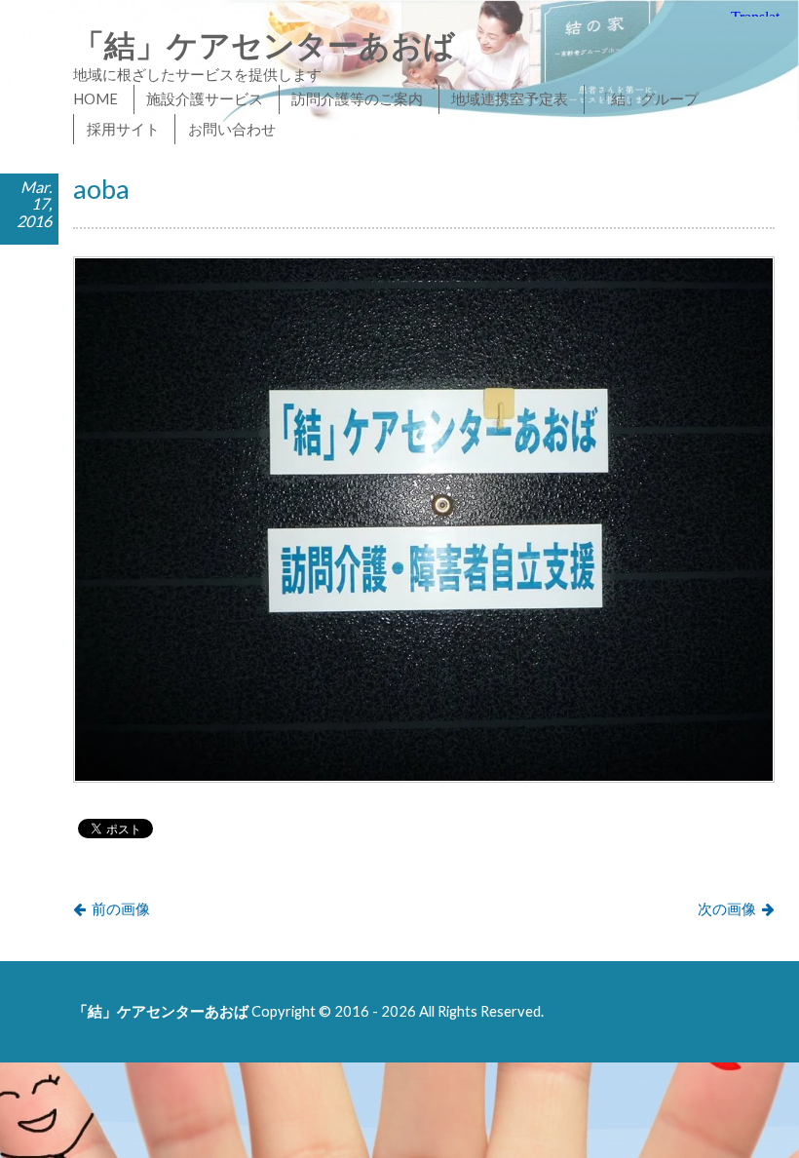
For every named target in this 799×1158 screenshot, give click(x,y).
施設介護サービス (204, 98)
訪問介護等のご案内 (357, 98)
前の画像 (121, 908)
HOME (95, 98)
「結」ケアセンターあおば (264, 44)
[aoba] (424, 777)
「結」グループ (647, 98)
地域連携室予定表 (509, 98)
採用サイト (123, 128)
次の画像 (727, 908)
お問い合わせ (232, 128)
